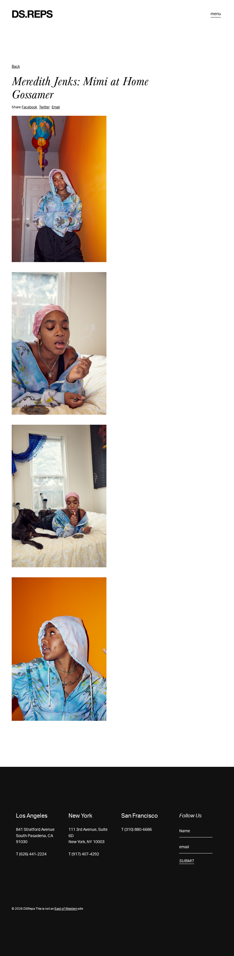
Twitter (44, 107)
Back (16, 67)
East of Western (66, 908)
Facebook (29, 107)
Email (56, 107)
